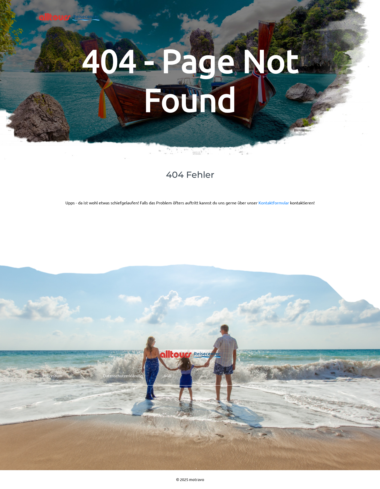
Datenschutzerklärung (123, 375)
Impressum (52, 375)
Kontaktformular (274, 202)
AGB (167, 375)
